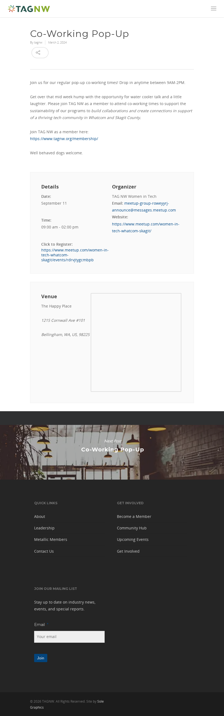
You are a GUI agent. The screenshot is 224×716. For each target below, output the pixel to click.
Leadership (44, 528)
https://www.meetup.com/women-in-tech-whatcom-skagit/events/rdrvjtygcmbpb (75, 255)
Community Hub (132, 528)
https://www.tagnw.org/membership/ (64, 138)
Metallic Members (50, 539)
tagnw (38, 42)
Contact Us (44, 551)
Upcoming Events (133, 539)
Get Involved (128, 551)
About (39, 516)
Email (41, 624)
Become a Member (134, 516)
